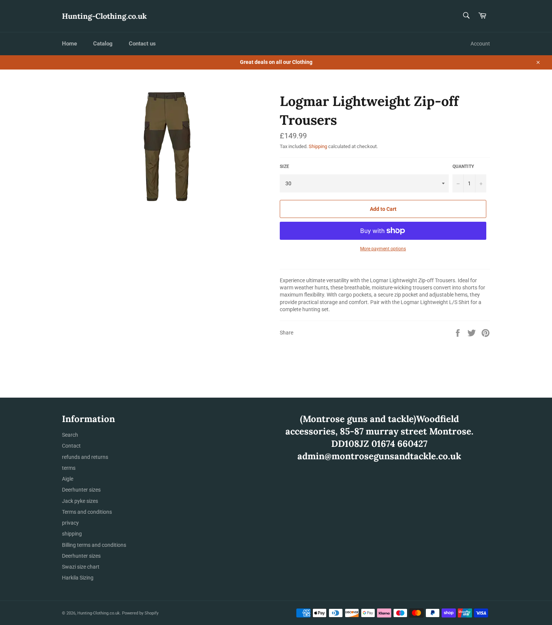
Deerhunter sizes (81, 490)
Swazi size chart (81, 567)
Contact (71, 446)
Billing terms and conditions (94, 545)
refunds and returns (85, 457)
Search (70, 435)
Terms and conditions (87, 512)
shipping (72, 534)
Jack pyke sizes (80, 501)
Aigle (67, 479)
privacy (70, 523)
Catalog (103, 43)
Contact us (142, 43)
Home (69, 43)
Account (480, 44)
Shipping (318, 146)
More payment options (383, 248)
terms (68, 468)
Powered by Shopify (140, 613)
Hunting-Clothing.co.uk (104, 16)
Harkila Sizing (78, 578)
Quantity (463, 166)
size (284, 166)
